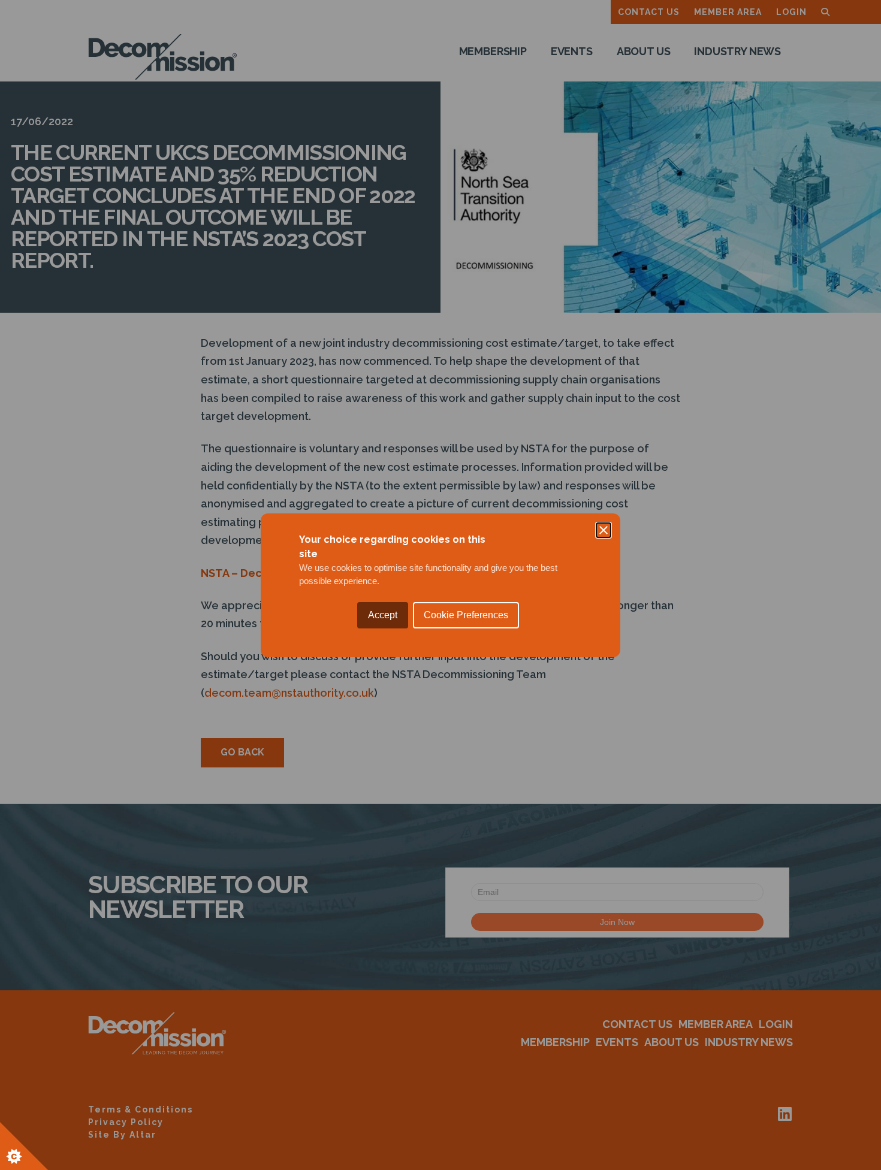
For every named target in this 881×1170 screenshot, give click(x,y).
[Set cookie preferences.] (24, 1146)
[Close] (603, 530)
